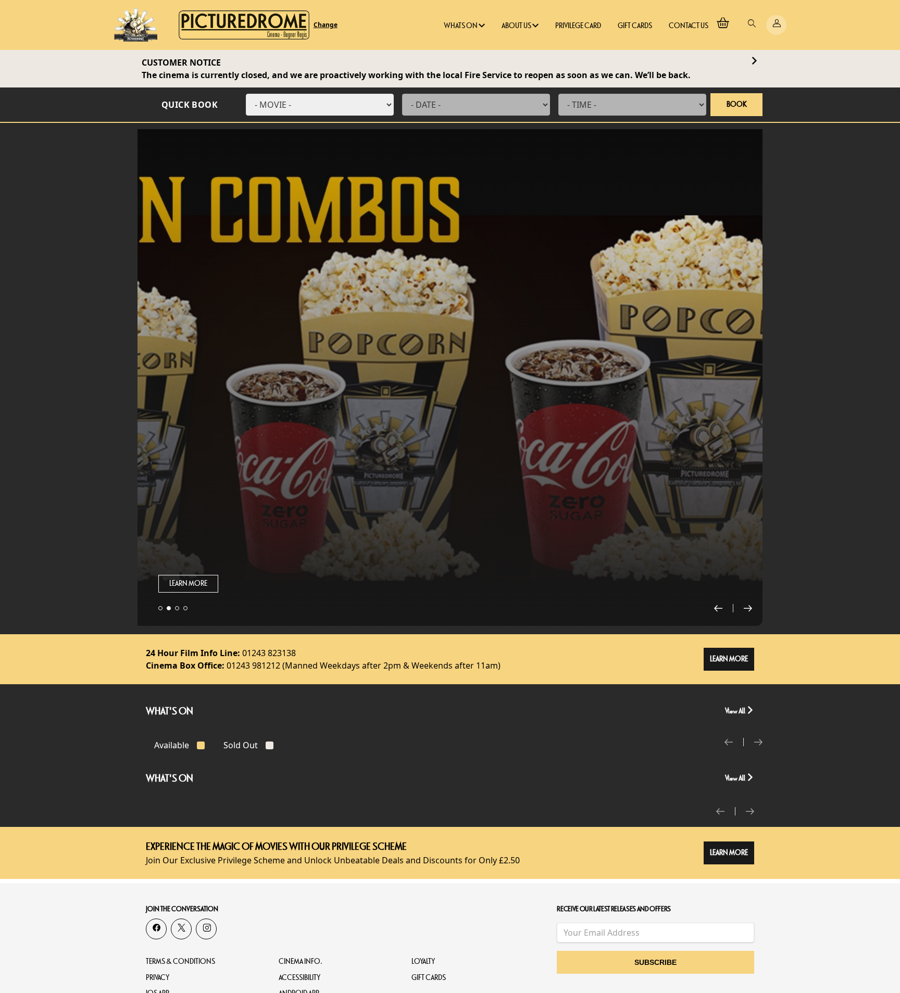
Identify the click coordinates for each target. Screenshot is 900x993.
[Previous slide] (723, 608)
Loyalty (423, 961)
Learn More (188, 583)
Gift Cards (635, 26)
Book (737, 104)
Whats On (461, 26)
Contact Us (688, 26)
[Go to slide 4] (185, 608)
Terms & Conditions (180, 961)
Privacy (157, 978)
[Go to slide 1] (160, 608)
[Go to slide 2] (169, 608)
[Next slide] (748, 608)
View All (735, 711)
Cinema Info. (300, 961)
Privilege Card (578, 26)
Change (326, 25)
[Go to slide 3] (177, 608)
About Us (517, 26)
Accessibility (299, 978)
